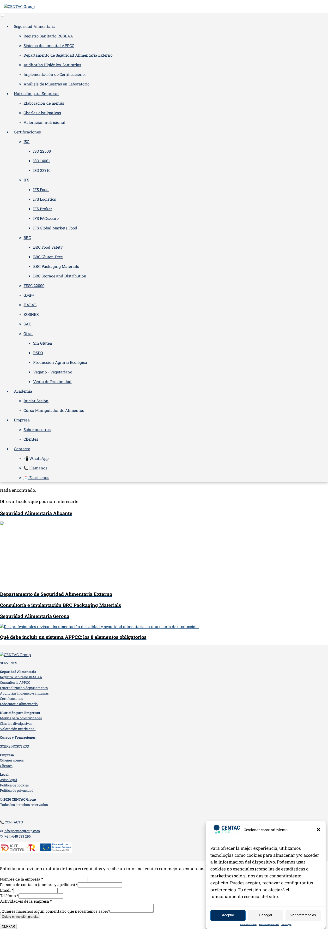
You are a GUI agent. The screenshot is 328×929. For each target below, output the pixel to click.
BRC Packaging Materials (56, 266)
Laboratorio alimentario (19, 703)
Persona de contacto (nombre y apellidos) (39, 884)
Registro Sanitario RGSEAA (48, 35)
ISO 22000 (42, 151)
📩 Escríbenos (36, 477)
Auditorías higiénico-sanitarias (24, 693)
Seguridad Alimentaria (34, 26)
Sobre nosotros (37, 429)
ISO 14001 (41, 160)
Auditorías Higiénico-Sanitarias (52, 64)
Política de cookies (248, 924)
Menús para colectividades (21, 718)
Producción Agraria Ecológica (60, 362)
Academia (23, 391)
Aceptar (228, 915)
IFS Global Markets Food (55, 227)
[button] (318, 829)
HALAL (30, 304)
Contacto (22, 448)
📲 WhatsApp (36, 458)
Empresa (22, 419)
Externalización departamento (24, 687)
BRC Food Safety (48, 247)
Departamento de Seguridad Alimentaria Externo (68, 55)
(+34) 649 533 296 (17, 836)
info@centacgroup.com (22, 830)
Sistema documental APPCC (49, 45)
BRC (27, 237)
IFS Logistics (44, 199)
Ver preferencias (303, 915)
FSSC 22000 (34, 285)
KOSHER (31, 314)
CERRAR (8, 926)
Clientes (31, 439)
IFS (26, 179)
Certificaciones (27, 131)
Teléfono (9, 895)
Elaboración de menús (44, 103)
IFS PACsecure (46, 218)
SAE (27, 323)
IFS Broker (42, 208)
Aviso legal (286, 924)
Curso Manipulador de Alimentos (54, 410)
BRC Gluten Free (48, 256)
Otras (28, 333)
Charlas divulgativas (42, 112)
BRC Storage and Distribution (59, 275)
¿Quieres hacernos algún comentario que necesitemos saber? (55, 911)
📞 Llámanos (35, 467)
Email (6, 890)
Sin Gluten (42, 343)
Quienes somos (12, 760)
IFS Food (41, 189)
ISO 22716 (41, 170)
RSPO (38, 352)
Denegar (265, 915)
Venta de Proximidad (52, 381)
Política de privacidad (269, 924)
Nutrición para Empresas (36, 93)
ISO (27, 141)
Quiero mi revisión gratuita (20, 916)
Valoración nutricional (44, 122)
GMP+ (29, 295)
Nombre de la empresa (21, 878)
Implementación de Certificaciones (55, 74)
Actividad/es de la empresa (26, 901)
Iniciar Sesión (36, 400)
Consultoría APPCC (15, 682)
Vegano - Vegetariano (52, 371)
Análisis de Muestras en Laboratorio (57, 83)
